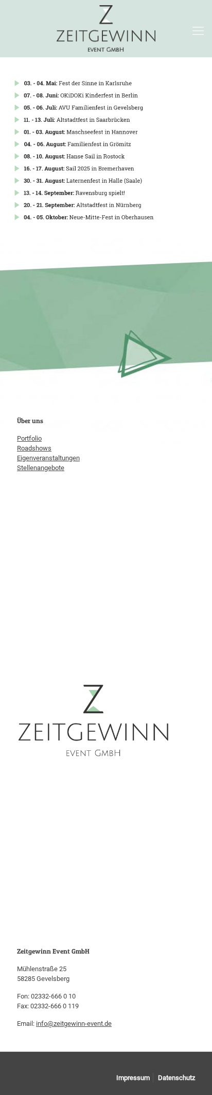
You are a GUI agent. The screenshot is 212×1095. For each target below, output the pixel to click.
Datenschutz (176, 1078)
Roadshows (34, 448)
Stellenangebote (40, 468)
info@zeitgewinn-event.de (74, 1023)
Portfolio (29, 438)
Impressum (133, 1078)
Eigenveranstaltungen (48, 458)
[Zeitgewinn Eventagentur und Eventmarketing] (106, 28)
